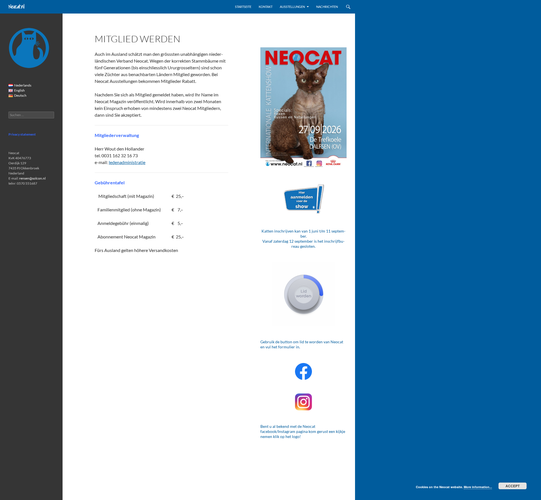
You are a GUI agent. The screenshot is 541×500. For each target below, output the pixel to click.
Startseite (243, 6)
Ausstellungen (292, 6)
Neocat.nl (16, 7)
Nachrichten (327, 6)
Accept (512, 485)
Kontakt (265, 6)
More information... (478, 487)
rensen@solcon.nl (32, 178)
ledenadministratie (127, 162)
